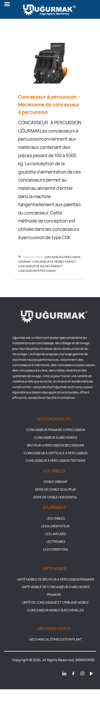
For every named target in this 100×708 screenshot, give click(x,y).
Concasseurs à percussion (37, 270)
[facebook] (73, 673)
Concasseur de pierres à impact (54, 261)
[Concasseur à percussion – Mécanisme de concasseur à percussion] (50, 63)
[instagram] (82, 673)
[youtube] (91, 673)
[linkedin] (64, 673)
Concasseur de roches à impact (40, 266)
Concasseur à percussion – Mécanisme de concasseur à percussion (49, 104)
